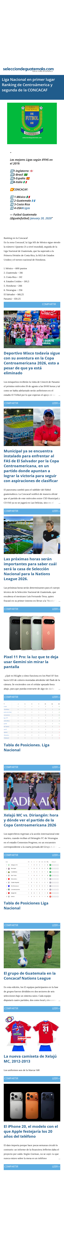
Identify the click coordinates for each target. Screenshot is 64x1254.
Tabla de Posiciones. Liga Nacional (27, 747)
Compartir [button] (49, 304)
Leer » (56, 403)
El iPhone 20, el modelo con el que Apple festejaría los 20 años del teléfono (31, 1131)
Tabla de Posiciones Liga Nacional (26, 905)
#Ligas (26, 208)
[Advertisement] (32, 32)
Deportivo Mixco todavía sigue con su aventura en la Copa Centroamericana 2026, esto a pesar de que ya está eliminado (32, 362)
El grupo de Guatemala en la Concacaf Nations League (30, 976)
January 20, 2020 (41, 218)
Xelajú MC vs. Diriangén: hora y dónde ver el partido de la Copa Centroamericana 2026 (31, 819)
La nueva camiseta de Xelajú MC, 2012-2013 (30, 1059)
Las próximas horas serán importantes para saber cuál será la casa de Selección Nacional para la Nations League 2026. (30, 568)
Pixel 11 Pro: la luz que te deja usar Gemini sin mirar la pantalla (31, 661)
